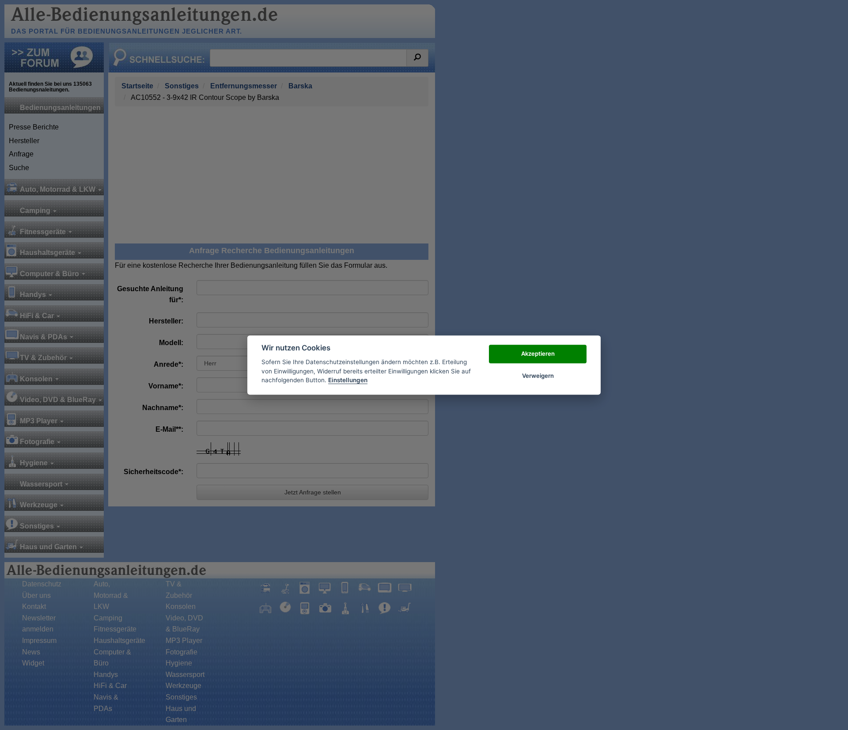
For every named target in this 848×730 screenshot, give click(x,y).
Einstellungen (347, 380)
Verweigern (538, 375)
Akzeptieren (538, 353)
